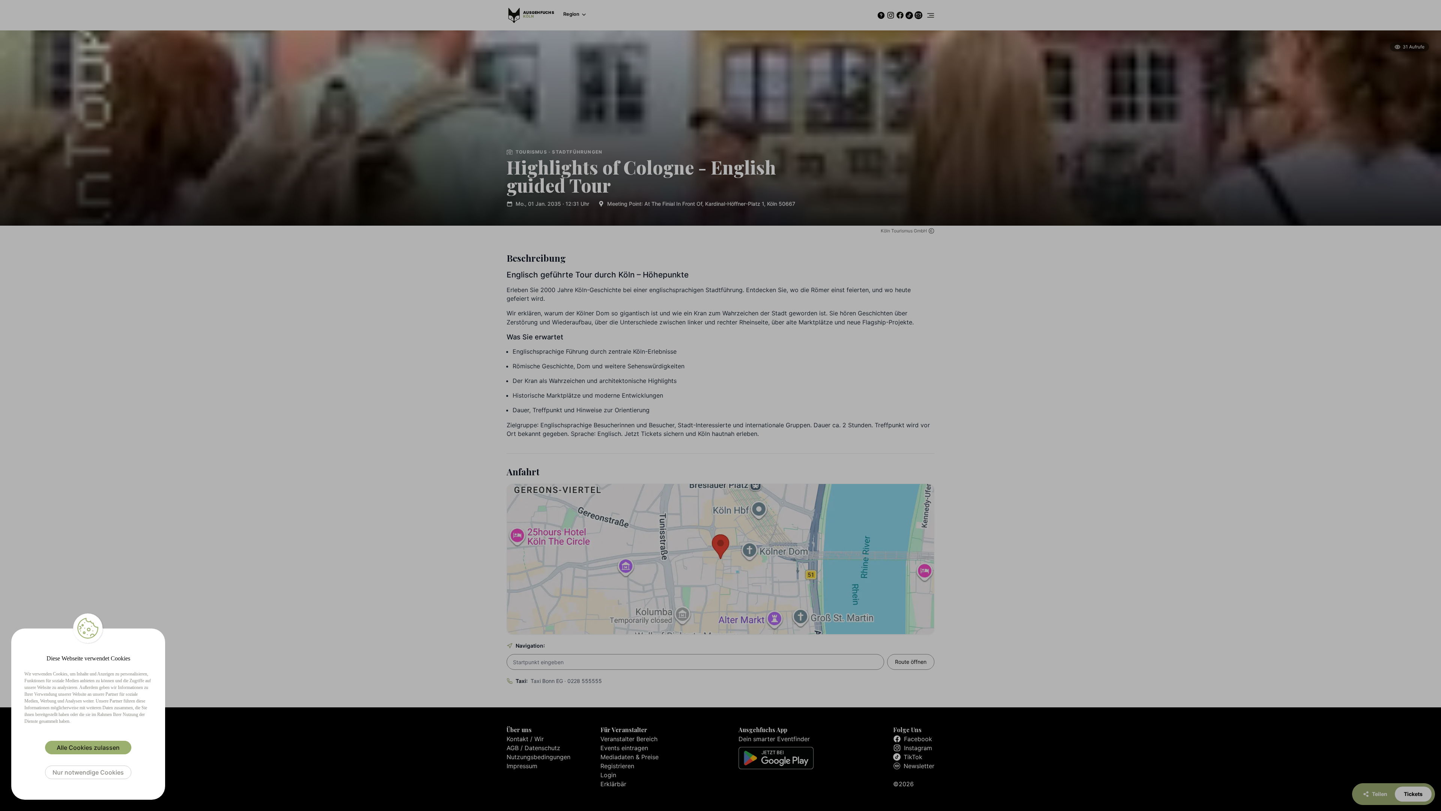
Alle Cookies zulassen (88, 747)
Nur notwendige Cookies (88, 772)
